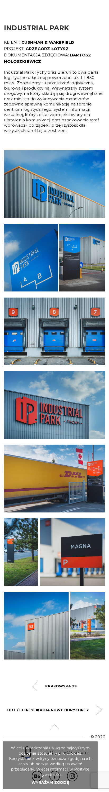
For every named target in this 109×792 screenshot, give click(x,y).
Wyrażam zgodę (50, 782)
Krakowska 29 (61, 686)
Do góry (54, 727)
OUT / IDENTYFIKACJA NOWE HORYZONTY (48, 710)
